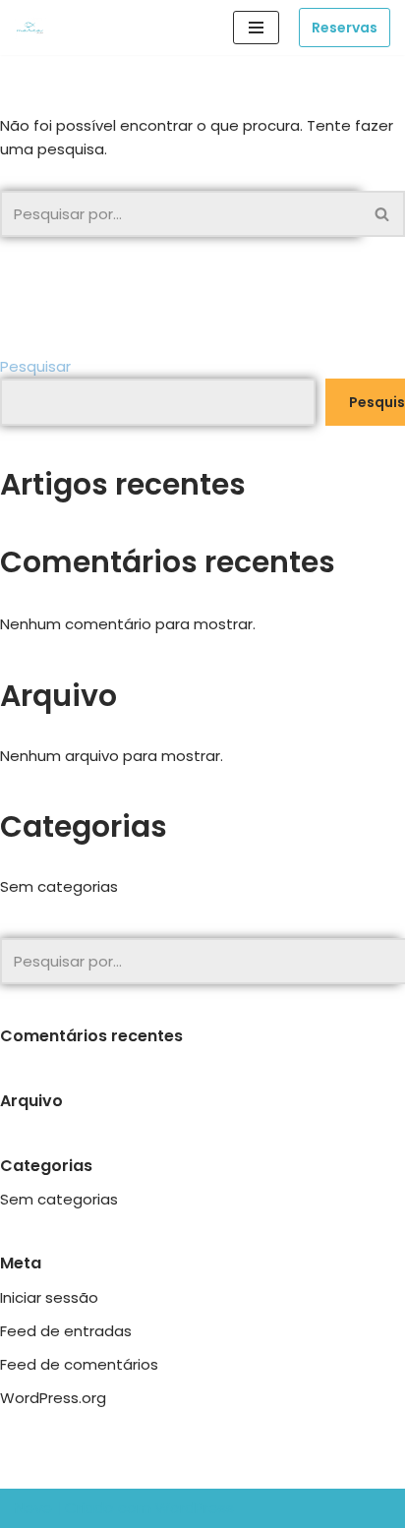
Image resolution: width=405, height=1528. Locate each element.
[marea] (35, 28)
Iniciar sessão (49, 1297)
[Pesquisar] (383, 214)
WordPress (194, 1508)
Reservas (344, 27)
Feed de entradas (66, 1331)
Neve (33, 1508)
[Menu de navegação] (256, 27)
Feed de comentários (79, 1364)
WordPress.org (53, 1397)
